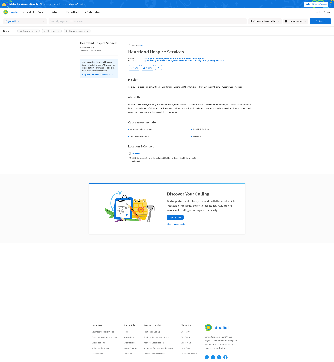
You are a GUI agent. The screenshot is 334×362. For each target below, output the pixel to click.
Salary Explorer (130, 348)
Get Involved (28, 12)
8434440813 (137, 153)
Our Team (185, 337)
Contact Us (186, 342)
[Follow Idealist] (207, 357)
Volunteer (56, 12)
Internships (129, 337)
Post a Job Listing (152, 331)
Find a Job (42, 12)
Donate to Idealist (189, 353)
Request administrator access (96, 74)
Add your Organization (154, 342)
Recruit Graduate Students (155, 353)
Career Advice (129, 353)
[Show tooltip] (141, 45)
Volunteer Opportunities (103, 331)
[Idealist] (11, 12)
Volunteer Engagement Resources (159, 348)
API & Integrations (92, 12)
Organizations (98, 342)
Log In (318, 12)
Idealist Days (97, 353)
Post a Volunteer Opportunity (157, 337)
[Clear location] (278, 21)
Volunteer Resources (101, 348)
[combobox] (147, 21)
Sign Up (327, 12)
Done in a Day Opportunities (104, 337)
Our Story (185, 331)
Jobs (126, 331)
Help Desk (185, 348)
